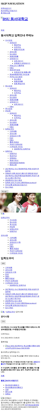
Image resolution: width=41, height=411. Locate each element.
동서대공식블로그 (12, 385)
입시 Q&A (9, 187)
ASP (7, 390)
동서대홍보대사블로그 (14, 387)
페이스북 (8, 392)
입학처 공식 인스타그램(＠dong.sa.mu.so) (20, 183)
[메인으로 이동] (2, 213)
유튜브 (7, 394)
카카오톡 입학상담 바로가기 (16, 185)
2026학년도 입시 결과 (13, 180)
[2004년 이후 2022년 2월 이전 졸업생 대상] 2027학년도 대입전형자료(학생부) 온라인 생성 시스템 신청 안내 (22, 175)
